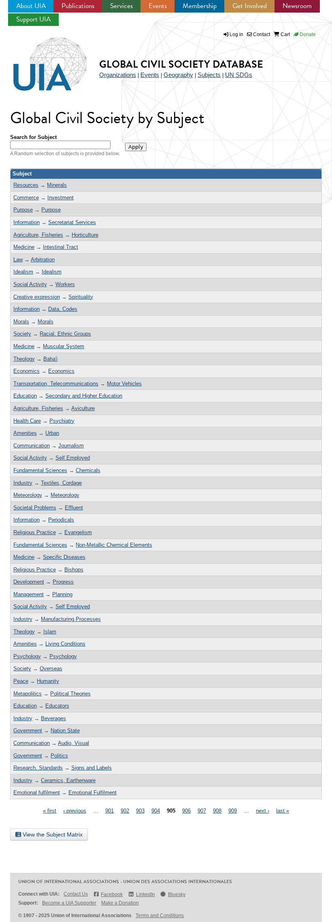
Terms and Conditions (160, 915)
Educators (57, 706)
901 (109, 811)
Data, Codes (62, 309)
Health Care (27, 421)
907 (202, 811)
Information (26, 222)
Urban (52, 433)
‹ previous (74, 811)
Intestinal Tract (60, 247)
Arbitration (43, 260)
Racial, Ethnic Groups (65, 334)
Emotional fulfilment (36, 792)
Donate (307, 34)
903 (140, 811)
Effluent (74, 508)
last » (282, 811)
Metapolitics (27, 694)
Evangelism (78, 532)
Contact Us (76, 894)
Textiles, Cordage (61, 483)
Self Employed (72, 458)
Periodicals (61, 520)
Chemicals (88, 470)
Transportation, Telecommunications (55, 384)
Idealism (23, 272)
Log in (236, 34)
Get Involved (249, 6)
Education (25, 396)
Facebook (112, 894)
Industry (22, 483)
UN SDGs (238, 74)
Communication (31, 446)
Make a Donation (120, 903)
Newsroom (297, 6)
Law (18, 260)
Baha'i (50, 359)
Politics (59, 756)
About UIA (31, 6)
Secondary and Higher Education (83, 396)
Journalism (71, 446)
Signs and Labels (91, 768)
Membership (200, 6)
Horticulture (85, 235)
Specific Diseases (64, 557)
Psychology (27, 656)
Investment (60, 198)
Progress (63, 582)
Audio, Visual (73, 743)
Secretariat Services (72, 222)
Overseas (51, 668)
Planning (62, 594)
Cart (284, 34)
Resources (25, 185)
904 (155, 811)
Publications (78, 6)
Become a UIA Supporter (69, 903)
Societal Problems (34, 508)
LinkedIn (145, 894)
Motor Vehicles (124, 384)
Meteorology (27, 495)
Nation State (65, 730)
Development (28, 582)
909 (232, 811)
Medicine (23, 247)
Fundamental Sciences (40, 470)
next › (262, 811)
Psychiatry (61, 421)
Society (22, 334)
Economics (26, 371)
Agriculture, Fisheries (38, 235)
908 (217, 811)
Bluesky (176, 894)
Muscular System (63, 346)
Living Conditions (65, 644)
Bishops (73, 570)
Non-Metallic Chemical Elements (114, 545)
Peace (20, 681)
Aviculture (83, 408)
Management (28, 594)
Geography (178, 74)
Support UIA (33, 19)
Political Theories (70, 694)
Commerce (26, 198)
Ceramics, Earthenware (68, 780)
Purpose (23, 210)
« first (49, 811)
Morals (21, 322)
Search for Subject (33, 137)
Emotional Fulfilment (92, 792)
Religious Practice (34, 532)
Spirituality (80, 297)
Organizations (117, 74)
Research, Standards (38, 768)
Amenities (25, 433)
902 (125, 811)
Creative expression (36, 297)
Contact (261, 34)
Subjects (209, 74)
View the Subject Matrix (52, 834)
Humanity (48, 681)
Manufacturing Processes (71, 619)
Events (158, 6)
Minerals (57, 185)
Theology (24, 359)
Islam (49, 632)
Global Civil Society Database (181, 64)
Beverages (53, 718)
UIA (40, 59)
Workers (65, 284)
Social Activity (30, 284)
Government (27, 730)
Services (121, 6)
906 (186, 811)
